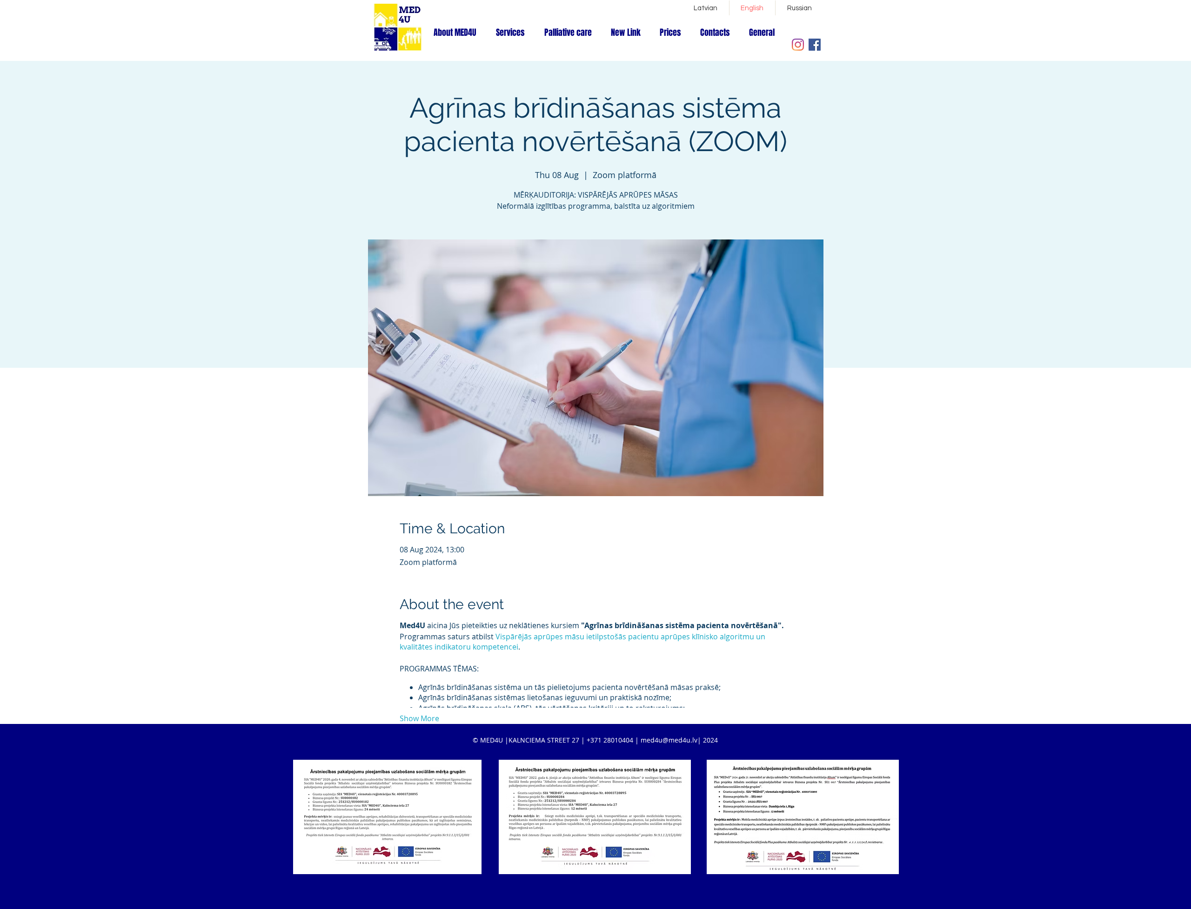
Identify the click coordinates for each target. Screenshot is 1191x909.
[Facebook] (815, 45)
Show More (419, 718)
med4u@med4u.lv (669, 740)
